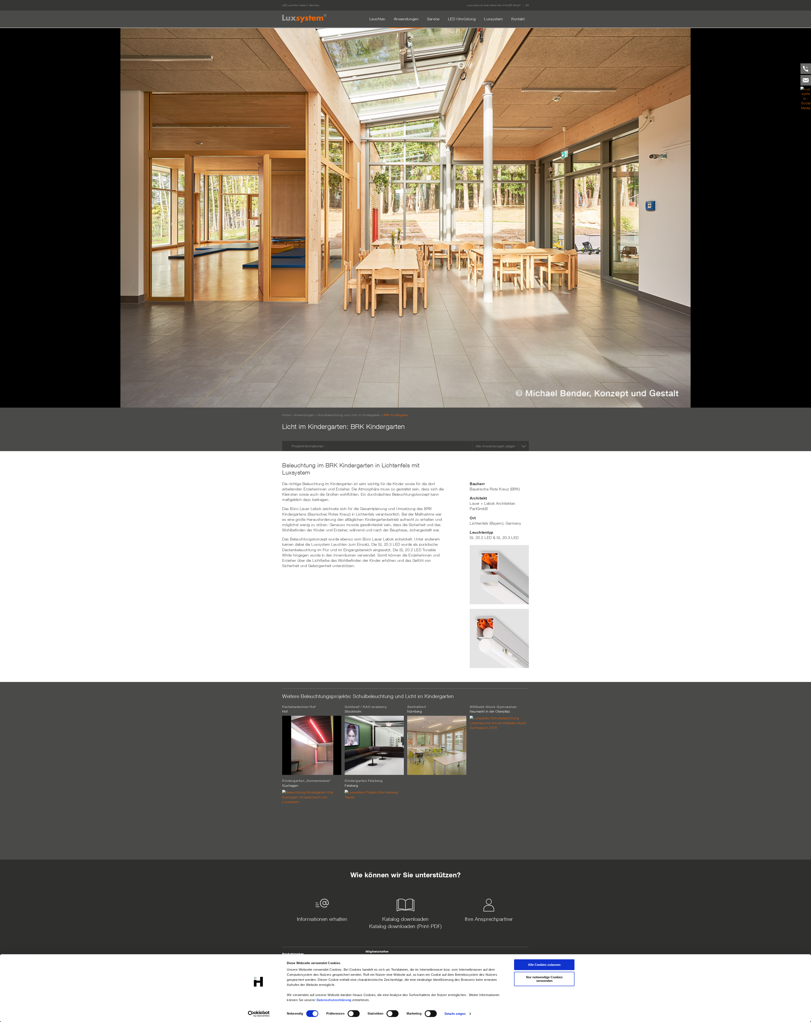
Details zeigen (455, 1013)
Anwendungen (406, 19)
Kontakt (518, 19)
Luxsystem (493, 19)
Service (433, 19)
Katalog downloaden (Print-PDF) (405, 926)
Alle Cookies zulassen (544, 964)
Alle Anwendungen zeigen (496, 446)
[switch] (354, 1013)
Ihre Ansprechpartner (489, 919)
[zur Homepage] (304, 18)
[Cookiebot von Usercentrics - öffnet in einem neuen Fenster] (258, 1014)
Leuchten (377, 19)
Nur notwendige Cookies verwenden (544, 979)
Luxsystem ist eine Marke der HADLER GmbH (494, 5)
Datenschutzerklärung (334, 1000)
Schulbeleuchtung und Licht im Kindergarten (349, 415)
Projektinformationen (308, 446)
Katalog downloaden (405, 919)
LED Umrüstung (462, 19)
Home (286, 415)
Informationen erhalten (322, 919)
